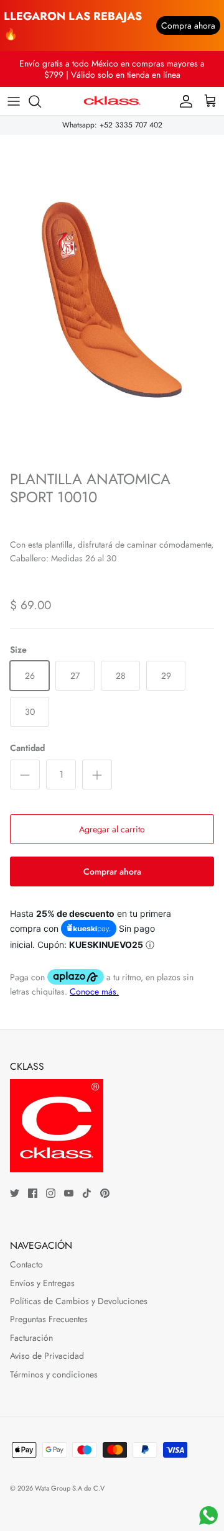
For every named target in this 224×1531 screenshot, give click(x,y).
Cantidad (27, 748)
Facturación (31, 1337)
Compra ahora (188, 25)
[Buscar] (41, 101)
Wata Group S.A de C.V (70, 1488)
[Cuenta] (183, 101)
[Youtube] (68, 1193)
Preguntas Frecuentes (49, 1319)
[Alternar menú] (13, 101)
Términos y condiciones (54, 1374)
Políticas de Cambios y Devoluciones (78, 1301)
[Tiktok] (86, 1193)
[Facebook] (32, 1193)
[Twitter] (14, 1193)
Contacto (26, 1264)
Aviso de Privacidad (47, 1355)
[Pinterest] (105, 1193)
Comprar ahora (112, 871)
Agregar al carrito (112, 829)
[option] (112, 299)
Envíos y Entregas (42, 1283)
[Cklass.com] (112, 101)
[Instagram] (50, 1193)
